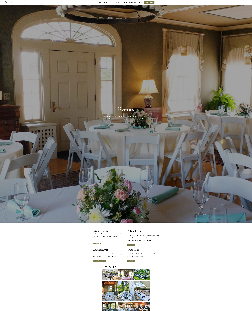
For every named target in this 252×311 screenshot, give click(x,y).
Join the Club (131, 261)
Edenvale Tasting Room (99, 261)
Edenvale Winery (8, 2)
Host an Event (97, 243)
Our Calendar (131, 245)
